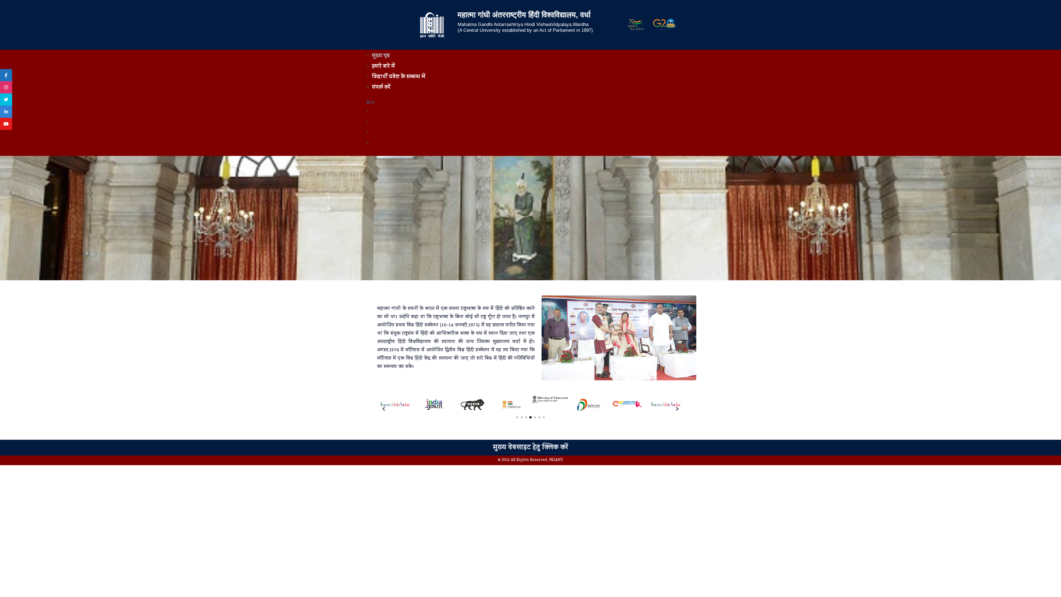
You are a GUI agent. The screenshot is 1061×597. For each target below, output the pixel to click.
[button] (530, 103)
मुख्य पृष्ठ (381, 56)
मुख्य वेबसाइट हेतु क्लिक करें (530, 448)
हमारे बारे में (383, 66)
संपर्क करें (381, 87)
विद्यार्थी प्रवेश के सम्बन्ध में (398, 77)
